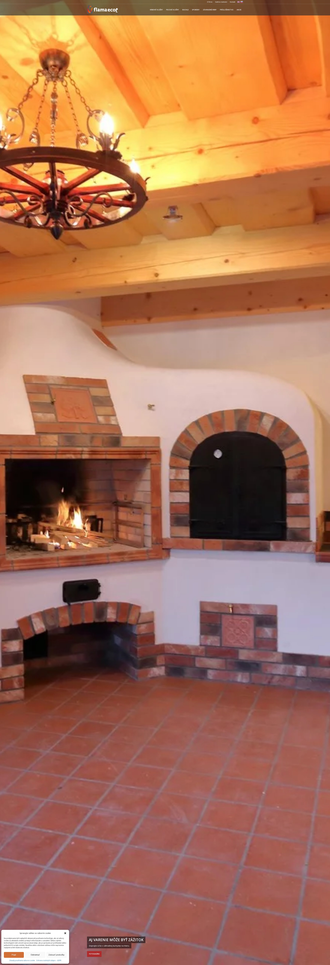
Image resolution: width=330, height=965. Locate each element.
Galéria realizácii (221, 2)
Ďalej (324, 482)
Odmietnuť (35, 955)
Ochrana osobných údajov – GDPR (48, 960)
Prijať (14, 955)
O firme (209, 2)
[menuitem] (210, 2)
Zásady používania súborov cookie (22, 960)
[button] (65, 933)
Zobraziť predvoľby (56, 955)
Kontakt (232, 2)
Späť (6, 482)
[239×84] (102, 9)
